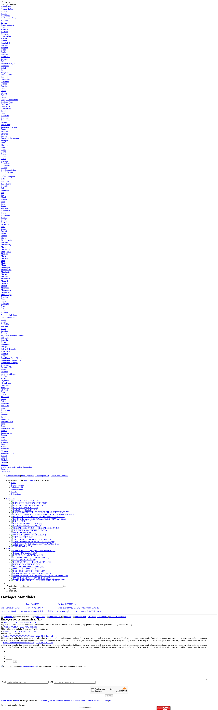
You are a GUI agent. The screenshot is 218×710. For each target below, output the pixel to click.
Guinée (4, 168)
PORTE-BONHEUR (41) (44, 578)
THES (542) (28, 537)
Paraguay (4, 338)
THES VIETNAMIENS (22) (48, 544)
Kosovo (4, 220)
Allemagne (5, 16)
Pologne (4, 347)
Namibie (4, 297)
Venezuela (5, 449)
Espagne (4, 134)
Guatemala (5, 165)
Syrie (3, 408)
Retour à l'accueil (13, 476)
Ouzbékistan (6, 324)
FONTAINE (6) (32, 569)
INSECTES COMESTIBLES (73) (55, 512)
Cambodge (5, 79)
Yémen (4, 455)
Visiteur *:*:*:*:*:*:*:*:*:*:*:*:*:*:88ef (18, 636)
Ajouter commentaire (28, 666)
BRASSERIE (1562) (38, 503)
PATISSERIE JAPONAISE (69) (52, 519)
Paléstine (4, 331)
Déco (8, 548)
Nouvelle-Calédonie (9, 315)
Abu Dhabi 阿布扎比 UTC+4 (13, 611)
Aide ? (13, 483)
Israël (3, 202)
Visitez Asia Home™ (59, 476)
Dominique (5, 120)
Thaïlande (5, 419)
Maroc (3, 265)
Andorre (4, 20)
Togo (3, 424)
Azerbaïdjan (6, 36)
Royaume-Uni (6, 367)
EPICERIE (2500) (35, 505)
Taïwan (4, 412)
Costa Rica (5, 106)
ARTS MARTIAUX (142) (45, 551)
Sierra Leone (6, 383)
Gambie (4, 152)
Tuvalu (4, 437)
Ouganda (4, 322)
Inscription (5, 469)
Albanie (4, 11)
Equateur (4, 129)
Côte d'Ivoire (6, 109)
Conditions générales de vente (51, 700)
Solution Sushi (17, 487)
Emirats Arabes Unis (9, 127)
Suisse (3, 401)
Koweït (4, 222)
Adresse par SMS (42, 476)
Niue (3, 310)
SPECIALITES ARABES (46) (50, 528)
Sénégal (4, 376)
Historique (92, 617)
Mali (3, 261)
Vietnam (4, 451)
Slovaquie (5, 387)
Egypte (4, 122)
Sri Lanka (5, 397)
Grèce (3, 159)
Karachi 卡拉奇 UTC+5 (68, 611)
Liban (3, 233)
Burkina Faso (6, 75)
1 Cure (14, 492)
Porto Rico (5, 351)
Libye (3, 238)
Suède (3, 399)
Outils (16, 700)
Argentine (5, 27)
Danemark (5, 115)
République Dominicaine (11, 360)
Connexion (5, 471)
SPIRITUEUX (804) (38, 530)
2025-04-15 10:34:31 (44, 636)
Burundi (4, 77)
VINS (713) (27, 546)
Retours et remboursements (75, 700)
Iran (2, 193)
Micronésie (5, 279)
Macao (3, 247)
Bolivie (4, 61)
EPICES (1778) (32, 507)
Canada (4, 84)
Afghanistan (6, 7)
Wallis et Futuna (7, 453)
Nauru (3, 299)
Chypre (4, 93)
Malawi (4, 256)
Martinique (5, 267)
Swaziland (5, 406)
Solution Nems (17, 489)
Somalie (4, 392)
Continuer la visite (8, 467)
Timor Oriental (7, 421)
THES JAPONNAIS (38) (44, 541)
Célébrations (16, 494)
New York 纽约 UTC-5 (10, 608)
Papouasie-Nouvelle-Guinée (12, 335)
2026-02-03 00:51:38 (28, 627)
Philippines (5, 344)
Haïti (3, 179)
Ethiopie (4, 140)
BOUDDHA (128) (35, 555)
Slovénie (4, 390)
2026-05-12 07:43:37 (28, 622)
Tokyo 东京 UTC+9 (34, 608)
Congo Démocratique (9, 100)
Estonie (4, 136)
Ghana (3, 156)
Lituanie (4, 242)
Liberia (4, 236)
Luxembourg (6, 245)
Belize (3, 50)
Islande (4, 199)
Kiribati (4, 217)
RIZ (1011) (26, 521)
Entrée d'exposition (24, 467)
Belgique (4, 47)
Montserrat (5, 292)
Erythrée (4, 131)
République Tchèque (9, 363)
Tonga (3, 426)
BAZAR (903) (31, 553)
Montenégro (6, 290)
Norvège (4, 313)
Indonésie (5, 190)
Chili (3, 88)
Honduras (5, 181)
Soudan (4, 394)
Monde (4, 285)
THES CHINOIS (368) (41, 539)
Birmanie (4, 59)
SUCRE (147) (30, 532)
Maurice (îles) (6, 270)
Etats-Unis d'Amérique (10, 138)
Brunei (3, 70)
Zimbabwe (5, 460)
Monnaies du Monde (117, 617)
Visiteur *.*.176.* (11, 622)
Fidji (3, 143)
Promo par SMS (27, 476)
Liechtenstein (6, 240)
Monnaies (9, 617)
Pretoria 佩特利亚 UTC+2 (69, 608)
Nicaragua (5, 304)
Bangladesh (5, 43)
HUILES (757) (31, 510)
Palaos (3, 329)
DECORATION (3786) (41, 562)
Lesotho (4, 229)
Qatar (3, 356)
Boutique (4, 465)
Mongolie (5, 288)
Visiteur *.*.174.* (10, 631)
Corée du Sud (6, 104)
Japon (3, 206)
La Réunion (5, 224)
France (3, 147)
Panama (4, 333)
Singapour (5, 385)
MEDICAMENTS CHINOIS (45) (54, 575)
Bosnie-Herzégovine (9, 63)
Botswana (5, 66)
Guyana (4, 174)
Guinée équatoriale (8, 170)
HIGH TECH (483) (37, 571)
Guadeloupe (6, 163)
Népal (3, 301)
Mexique (4, 276)
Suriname (5, 403)
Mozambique (6, 295)
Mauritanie (5, 272)
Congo (3, 97)
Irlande (4, 197)
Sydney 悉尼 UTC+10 (89, 608)
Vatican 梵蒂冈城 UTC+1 (91, 611)
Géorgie (4, 154)
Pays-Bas (4, 340)
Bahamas (4, 38)
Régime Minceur (17, 485)
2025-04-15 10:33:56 (44, 643)
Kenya (3, 213)
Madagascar (6, 251)
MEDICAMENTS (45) (41, 573)
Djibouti (4, 118)
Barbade (4, 45)
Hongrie (4, 186)
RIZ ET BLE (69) (35, 523)
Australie (4, 32)
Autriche (4, 34)
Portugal (4, 353)
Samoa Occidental (8, 374)
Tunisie (4, 431)
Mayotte (4, 274)
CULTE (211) (30, 560)
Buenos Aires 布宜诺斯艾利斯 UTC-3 (42, 611)
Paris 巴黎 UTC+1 (34, 604)
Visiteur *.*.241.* (11, 627)
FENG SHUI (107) (36, 566)
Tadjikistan (5, 410)
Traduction (41, 617)
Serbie (3, 378)
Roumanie (5, 365)
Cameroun (5, 81)
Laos (3, 227)
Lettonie (4, 231)
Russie (3, 369)
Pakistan (4, 326)
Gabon (3, 149)
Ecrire (69, 617)
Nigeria (4, 308)
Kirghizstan (5, 215)
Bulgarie (4, 72)
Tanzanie (4, 415)
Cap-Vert (4, 86)
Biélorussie (5, 57)
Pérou (3, 342)
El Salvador (5, 125)
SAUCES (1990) (34, 526)
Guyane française (8, 177)
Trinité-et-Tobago (8, 428)
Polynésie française (8, 349)
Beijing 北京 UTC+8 (67, 604)
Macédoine (5, 249)
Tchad (3, 417)
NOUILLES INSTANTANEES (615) (59, 514)
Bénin (3, 52)
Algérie (4, 13)
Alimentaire (10, 498)
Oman (3, 319)
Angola (4, 23)
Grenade (4, 161)
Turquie (4, 435)
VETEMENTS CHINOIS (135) (52, 580)
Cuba (3, 113)
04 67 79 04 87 (30, 480)
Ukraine (4, 440)
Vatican (4, 446)
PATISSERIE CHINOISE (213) (52, 517)
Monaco (4, 283)
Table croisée (102, 617)
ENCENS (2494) (34, 564)
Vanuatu (4, 444)
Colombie (5, 95)
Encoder (83, 617)
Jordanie (4, 208)
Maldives (4, 258)
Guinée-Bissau (7, 172)
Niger (3, 306)
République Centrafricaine (11, 358)
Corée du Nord (7, 102)
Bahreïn (4, 41)
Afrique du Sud (7, 9)
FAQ (111, 700)
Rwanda (4, 372)
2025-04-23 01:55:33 (27, 631)
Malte (3, 263)
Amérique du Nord (8, 18)
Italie (3, 204)
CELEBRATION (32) (40, 557)
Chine (3, 91)
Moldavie (5, 281)
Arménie (4, 29)
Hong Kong (6, 183)
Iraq (2, 195)
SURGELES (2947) (37, 535)
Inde (3, 188)
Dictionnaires (55, 617)
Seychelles (5, 381)
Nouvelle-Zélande (8, 317)
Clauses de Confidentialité (97, 700)
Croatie (4, 111)
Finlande (4, 145)
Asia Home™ (6, 700)
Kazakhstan (5, 211)
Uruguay (4, 442)
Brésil (3, 68)
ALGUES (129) (32, 501)
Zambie (4, 458)
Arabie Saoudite (7, 25)
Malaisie (4, 254)
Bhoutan (4, 54)
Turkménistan (6, 433)
